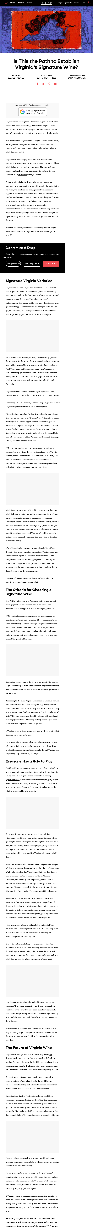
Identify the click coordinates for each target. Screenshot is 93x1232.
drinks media (52, 133)
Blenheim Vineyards (17, 868)
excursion (22, 174)
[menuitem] (6, 2)
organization (49, 1006)
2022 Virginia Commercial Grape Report (38, 701)
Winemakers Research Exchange (44, 437)
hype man (19, 1006)
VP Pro (60, 3)
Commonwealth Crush (35, 429)
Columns (21, 2)
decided (31, 291)
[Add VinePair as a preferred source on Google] (32, 111)
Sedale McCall (16, 78)
